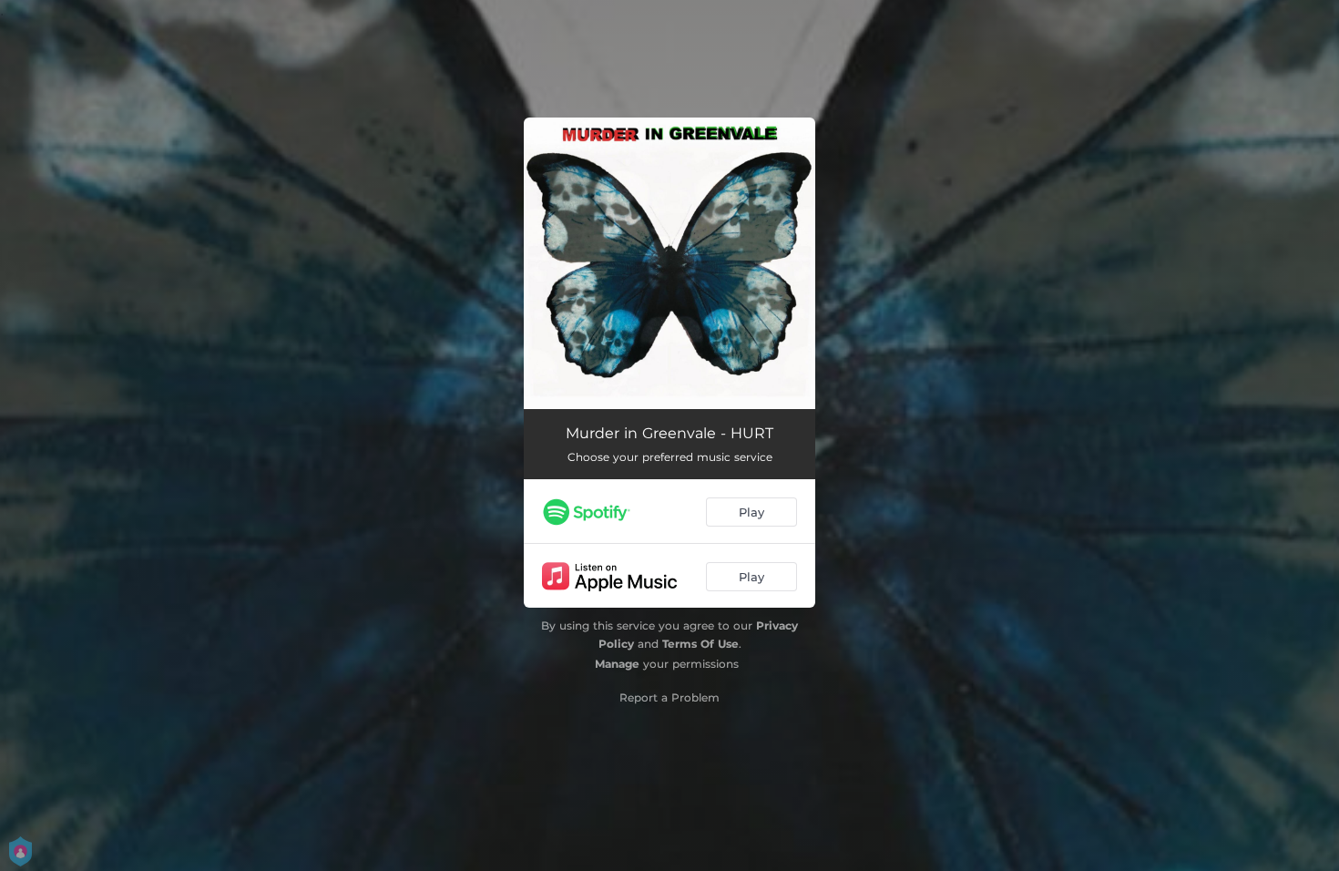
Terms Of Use (700, 644)
